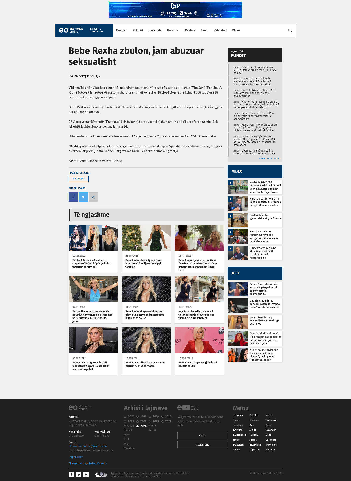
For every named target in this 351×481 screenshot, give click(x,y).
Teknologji (272, 444)
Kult (251, 425)
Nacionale (155, 30)
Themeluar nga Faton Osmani (88, 463)
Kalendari (220, 30)
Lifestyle (189, 30)
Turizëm (253, 434)
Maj (126, 443)
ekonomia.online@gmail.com (88, 446)
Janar (127, 425)
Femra (236, 449)
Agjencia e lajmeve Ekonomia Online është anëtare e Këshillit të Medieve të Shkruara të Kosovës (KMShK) (150, 475)
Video (236, 30)
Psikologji (238, 444)
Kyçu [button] (202, 435)
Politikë (138, 30)
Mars (127, 434)
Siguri (252, 430)
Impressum (76, 456)
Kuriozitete (239, 434)
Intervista (255, 444)
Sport (204, 30)
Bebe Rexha (78, 178)
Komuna (172, 30)
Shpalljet (254, 449)
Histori (253, 439)
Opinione (254, 420)
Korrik (153, 425)
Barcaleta (271, 439)
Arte (268, 425)
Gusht (152, 430)
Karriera (270, 449)
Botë (268, 434)
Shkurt (128, 430)
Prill (126, 439)
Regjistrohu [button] (202, 444)
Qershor (129, 448)
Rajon (236, 439)
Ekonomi (121, 30)
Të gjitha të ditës (270, 159)
